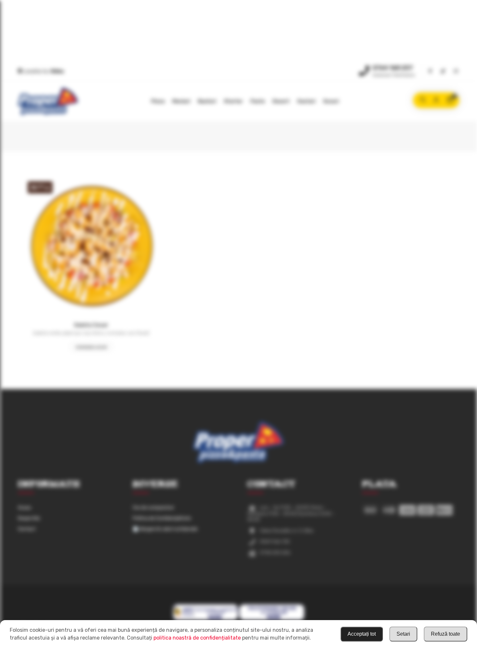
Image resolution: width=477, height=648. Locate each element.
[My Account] (436, 100)
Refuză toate (445, 634)
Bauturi (207, 101)
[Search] (422, 100)
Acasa (24, 507)
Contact (27, 529)
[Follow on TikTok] (442, 71)
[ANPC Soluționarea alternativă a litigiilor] (205, 619)
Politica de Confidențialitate (162, 518)
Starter (233, 101)
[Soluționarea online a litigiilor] (271, 619)
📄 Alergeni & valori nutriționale (165, 529)
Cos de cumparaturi (153, 507)
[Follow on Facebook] (429, 71)
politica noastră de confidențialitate (197, 638)
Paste (258, 101)
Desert (281, 101)
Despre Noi (29, 518)
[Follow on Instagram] (455, 71)
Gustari (306, 101)
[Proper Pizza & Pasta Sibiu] (48, 101)
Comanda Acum (91, 347)
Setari (403, 634)
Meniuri (181, 101)
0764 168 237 (393, 67)
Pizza (158, 101)
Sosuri (331, 101)
